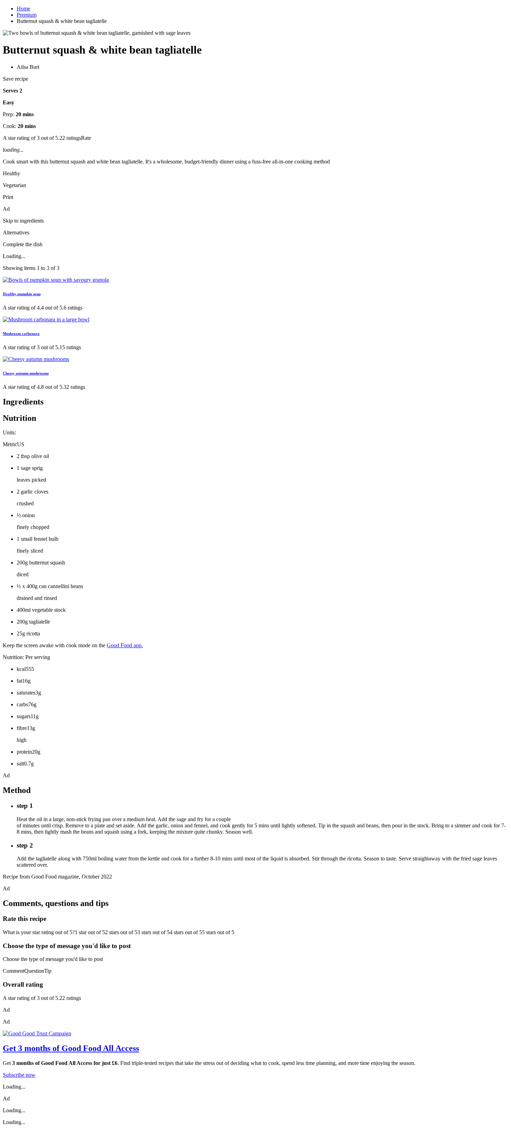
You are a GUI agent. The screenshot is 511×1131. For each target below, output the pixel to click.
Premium (26, 15)
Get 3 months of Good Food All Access (71, 1048)
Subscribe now (19, 1075)
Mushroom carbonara (21, 333)
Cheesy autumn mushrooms (26, 373)
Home (23, 8)
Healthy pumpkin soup (22, 294)
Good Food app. (125, 645)
